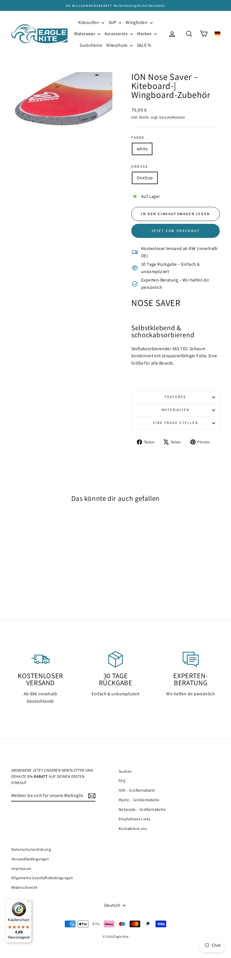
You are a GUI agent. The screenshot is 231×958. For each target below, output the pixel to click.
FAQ (122, 780)
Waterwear (85, 34)
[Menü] (28, 902)
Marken (145, 34)
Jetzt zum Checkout (175, 230)
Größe (139, 166)
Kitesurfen (89, 22)
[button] (217, 33)
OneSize (145, 178)
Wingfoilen (137, 22)
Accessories (117, 34)
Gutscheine (91, 45)
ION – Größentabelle (137, 790)
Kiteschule (117, 45)
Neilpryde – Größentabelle (142, 809)
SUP (112, 22)
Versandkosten (172, 117)
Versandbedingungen (30, 858)
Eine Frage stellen (175, 422)
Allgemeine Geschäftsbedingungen (42, 877)
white (142, 149)
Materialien (176, 409)
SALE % (144, 45)
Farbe (138, 137)
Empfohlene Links (134, 818)
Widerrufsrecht (24, 887)
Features (175, 396)
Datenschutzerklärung (31, 849)
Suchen (125, 771)
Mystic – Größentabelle (139, 799)
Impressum (21, 868)
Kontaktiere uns (133, 828)
